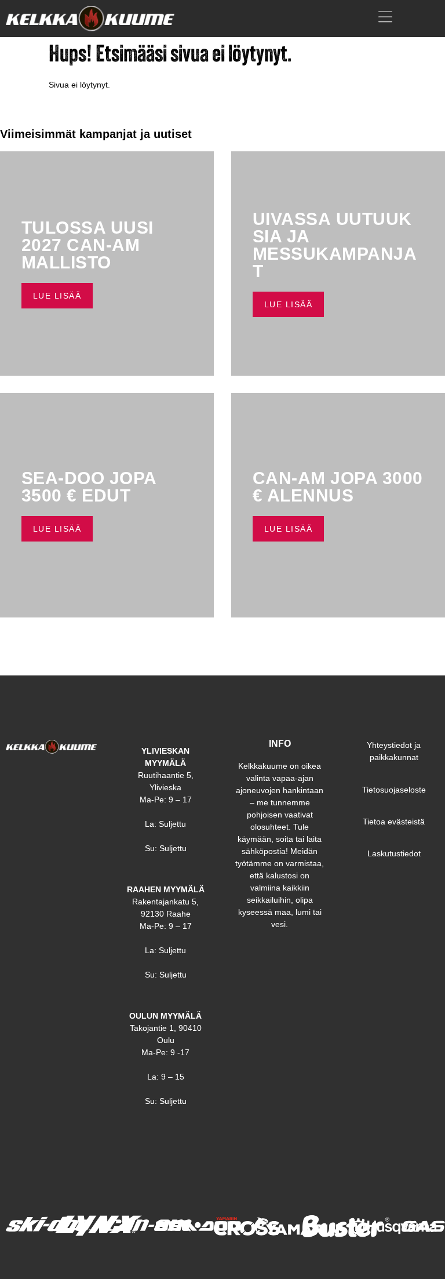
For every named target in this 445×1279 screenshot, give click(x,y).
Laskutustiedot (394, 853)
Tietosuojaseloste (394, 789)
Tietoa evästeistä (394, 821)
